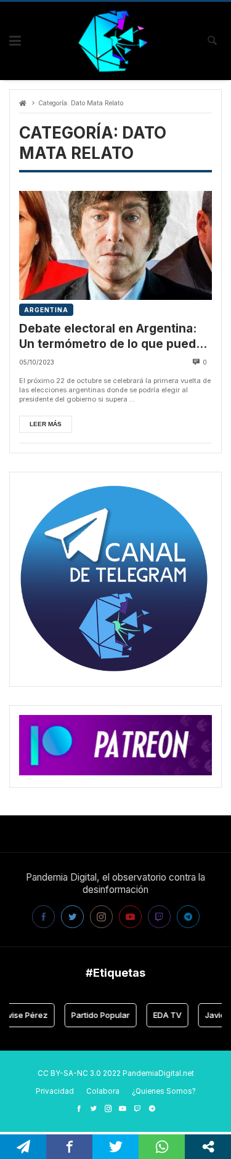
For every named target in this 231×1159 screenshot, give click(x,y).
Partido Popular (96, 1015)
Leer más (46, 424)
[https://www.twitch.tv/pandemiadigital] (137, 1108)
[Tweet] (115, 1146)
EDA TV (163, 1015)
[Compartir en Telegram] (23, 1146)
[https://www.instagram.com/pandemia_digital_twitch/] (108, 1108)
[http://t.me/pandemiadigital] (152, 1108)
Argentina (46, 309)
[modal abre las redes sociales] (208, 1146)
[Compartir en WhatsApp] (162, 1146)
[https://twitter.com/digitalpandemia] (93, 1108)
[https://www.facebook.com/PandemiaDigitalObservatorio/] (79, 1108)
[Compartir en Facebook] (69, 1146)
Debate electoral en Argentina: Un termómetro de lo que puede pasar (111, 336)
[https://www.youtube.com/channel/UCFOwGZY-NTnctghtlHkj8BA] (122, 1108)
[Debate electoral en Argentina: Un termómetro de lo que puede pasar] (115, 245)
